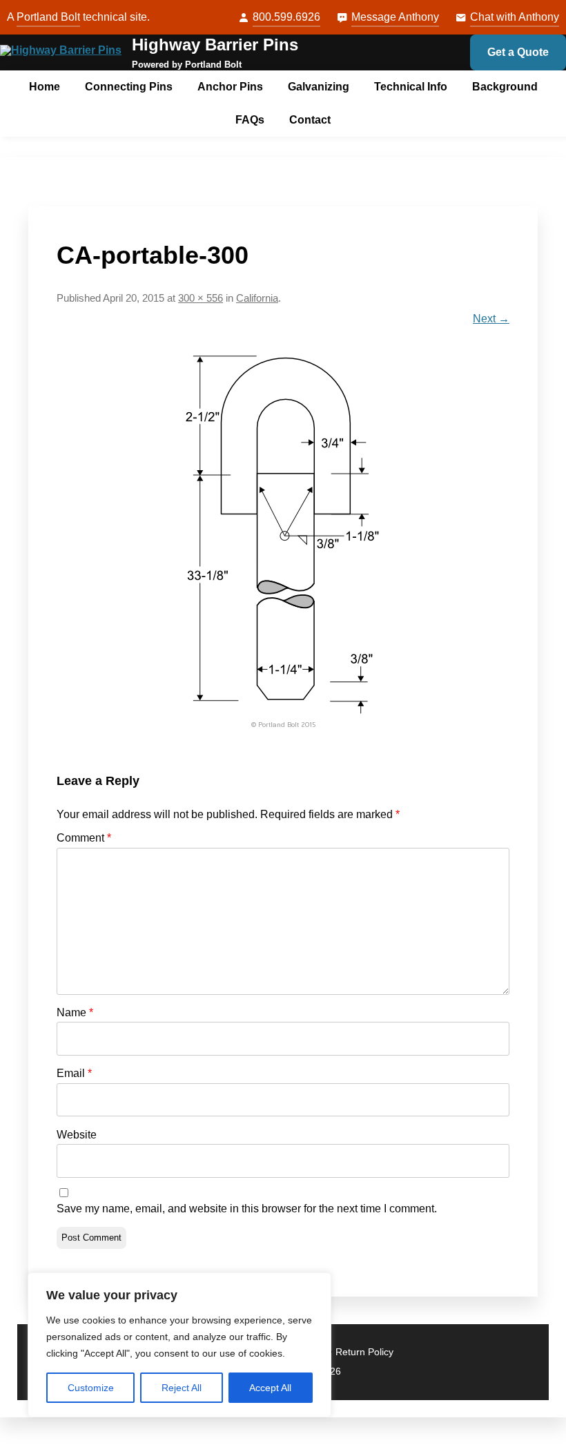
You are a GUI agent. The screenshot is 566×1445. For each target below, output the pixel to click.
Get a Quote (518, 52)
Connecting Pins (129, 87)
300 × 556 (200, 298)
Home (44, 87)
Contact (310, 120)
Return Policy (364, 1352)
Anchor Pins (230, 87)
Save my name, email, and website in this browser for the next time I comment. (247, 1208)
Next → (491, 318)
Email (74, 1073)
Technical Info (410, 87)
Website (77, 1135)
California (257, 298)
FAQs (249, 120)
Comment (84, 838)
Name (75, 1012)
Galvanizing (318, 87)
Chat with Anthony (514, 17)
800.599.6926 (286, 17)
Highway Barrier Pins (215, 44)
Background (505, 87)
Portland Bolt (48, 17)
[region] (179, 1344)
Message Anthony (395, 17)
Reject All (182, 1387)
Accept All (270, 1387)
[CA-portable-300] (283, 541)
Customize (91, 1387)
